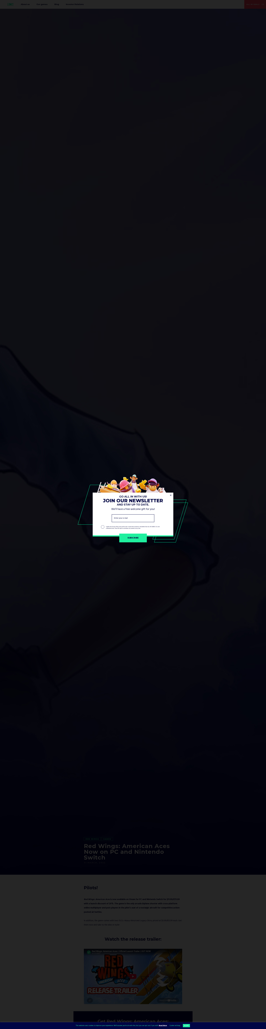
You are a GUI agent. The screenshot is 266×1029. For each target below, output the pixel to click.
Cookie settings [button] (174, 1025)
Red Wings (92, 839)
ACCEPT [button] (186, 1026)
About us (25, 4)
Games (107, 839)
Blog (56, 4)
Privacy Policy (115, 527)
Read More (163, 1025)
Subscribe (133, 538)
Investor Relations (75, 4)
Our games (41, 4)
